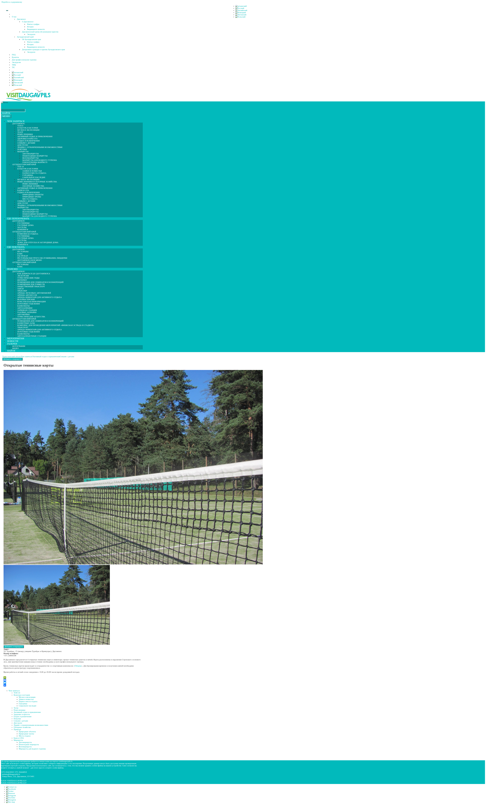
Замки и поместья (26, 699)
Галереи (12, 343)
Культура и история (22, 695)
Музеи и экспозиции (28, 130)
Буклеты (15, 57)
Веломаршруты (25, 747)
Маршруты (18, 740)
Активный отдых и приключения (34, 188)
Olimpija (78, 666)
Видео (15, 348)
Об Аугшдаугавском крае (31, 39)
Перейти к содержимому (12, 2)
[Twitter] (72, 682)
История (30, 27)
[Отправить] (72, 685)
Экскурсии (31, 34)
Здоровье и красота (22, 714)
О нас (14, 17)
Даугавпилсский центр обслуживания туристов (40, 32)
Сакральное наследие (27, 706)
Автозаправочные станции (31, 336)
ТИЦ (14, 65)
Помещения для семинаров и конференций (40, 321)
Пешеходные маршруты (29, 744)
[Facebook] (72, 680)
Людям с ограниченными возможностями (39, 147)
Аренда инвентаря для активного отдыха (39, 297)
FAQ (14, 55)
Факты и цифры (33, 24)
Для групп (18, 723)
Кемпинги (22, 245)
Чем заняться (15, 121)
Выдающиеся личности (36, 29)
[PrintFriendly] (72, 677)
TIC (13, 67)
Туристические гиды (28, 278)
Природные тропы (26, 734)
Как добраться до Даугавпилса (33, 274)
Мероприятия (15, 338)
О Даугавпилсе (27, 22)
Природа (17, 729)
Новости (12, 341)
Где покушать (16, 247)
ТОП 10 (17, 693)
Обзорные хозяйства (22, 727)
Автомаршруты (25, 742)
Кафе (20, 267)
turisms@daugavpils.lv (11, 774)
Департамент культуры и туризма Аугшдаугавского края (43, 50)
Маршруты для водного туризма (39, 216)
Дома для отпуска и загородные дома (37, 242)
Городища (23, 704)
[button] (26, 19)
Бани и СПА (19, 738)
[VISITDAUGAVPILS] (28, 100)
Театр (16, 708)
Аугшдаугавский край (25, 37)
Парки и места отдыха (34, 173)
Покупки (17, 719)
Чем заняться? (27, 357)
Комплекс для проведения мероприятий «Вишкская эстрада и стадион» (55, 325)
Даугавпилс (21, 19)
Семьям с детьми (67, 357)
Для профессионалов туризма (24, 60)
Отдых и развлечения (22, 716)
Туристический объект (11, 357)
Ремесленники (19, 710)
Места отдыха (25, 736)
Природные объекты (27, 732)
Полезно (12, 269)
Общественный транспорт (31, 287)
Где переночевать (18, 218)
